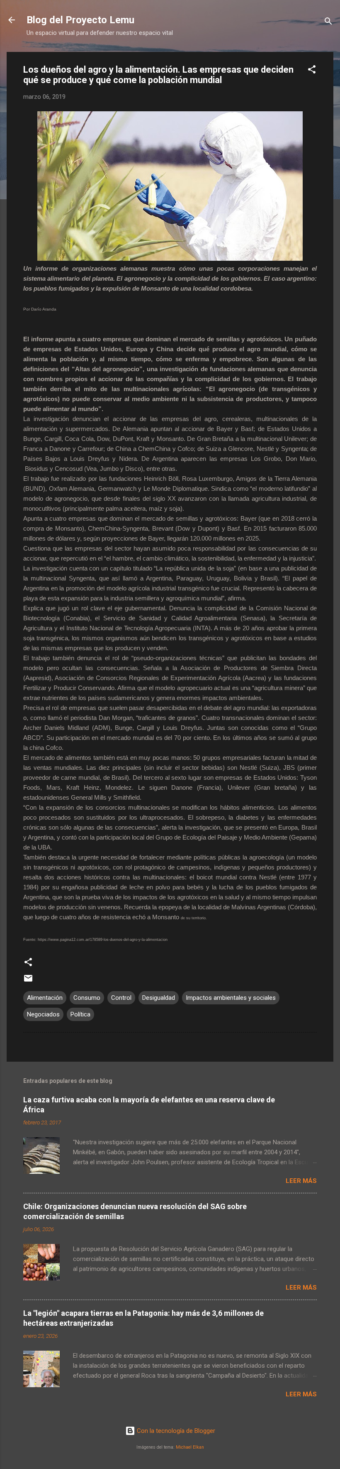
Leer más (301, 1181)
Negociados (43, 1014)
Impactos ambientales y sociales (231, 997)
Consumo (86, 997)
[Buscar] (328, 22)
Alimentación (45, 997)
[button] (312, 70)
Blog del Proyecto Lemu (80, 20)
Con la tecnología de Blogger (175, 1431)
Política (80, 1014)
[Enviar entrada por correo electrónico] (28, 981)
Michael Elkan (190, 1447)
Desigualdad (158, 997)
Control (121, 997)
